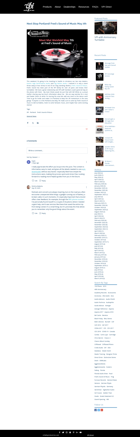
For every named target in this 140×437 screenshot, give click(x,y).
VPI (28, 112)
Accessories (112, 293)
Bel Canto (97, 315)
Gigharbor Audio (108, 390)
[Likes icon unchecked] (33, 180)
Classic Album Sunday (102, 341)
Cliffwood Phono (107, 344)
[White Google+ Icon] (77, 432)
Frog (112, 377)
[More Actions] (86, 162)
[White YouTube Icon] (80, 432)
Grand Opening (99, 399)
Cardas (96, 335)
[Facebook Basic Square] (95, 410)
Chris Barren (98, 338)
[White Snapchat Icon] (70, 432)
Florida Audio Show (101, 374)
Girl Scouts (98, 393)
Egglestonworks (99, 367)
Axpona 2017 (98, 312)
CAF (113, 322)
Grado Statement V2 (107, 396)
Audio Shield (110, 299)
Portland (33, 112)
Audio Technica (99, 302)
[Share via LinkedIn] (38, 123)
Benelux (105, 315)
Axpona (111, 309)
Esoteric (109, 367)
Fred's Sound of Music (44, 112)
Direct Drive (98, 357)
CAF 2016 (97, 325)
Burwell (107, 322)
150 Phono (98, 286)
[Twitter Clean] (63, 432)
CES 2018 (97, 331)
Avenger (108, 306)
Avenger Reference (101, 309)
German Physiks (99, 386)
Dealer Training (99, 354)
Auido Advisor (99, 306)
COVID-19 (105, 331)
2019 (104, 286)
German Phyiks (106, 383)
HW (107, 399)
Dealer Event (106, 351)
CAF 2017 (105, 325)
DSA (109, 348)
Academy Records (100, 293)
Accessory (97, 296)
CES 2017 (110, 328)
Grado (96, 396)
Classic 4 (107, 338)
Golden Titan (107, 393)
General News (31, 116)
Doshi (96, 361)
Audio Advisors (99, 299)
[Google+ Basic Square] (102, 410)
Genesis (97, 383)
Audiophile (110, 302)
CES (105, 328)
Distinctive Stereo (110, 357)
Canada (112, 331)
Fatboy (96, 370)
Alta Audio (106, 296)
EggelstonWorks (99, 364)
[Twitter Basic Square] (99, 410)
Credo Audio (98, 348)
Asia (112, 296)
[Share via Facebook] (28, 123)
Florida (102, 370)
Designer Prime (111, 354)
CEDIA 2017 (98, 328)
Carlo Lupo (104, 335)
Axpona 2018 (109, 312)
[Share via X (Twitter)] (33, 123)
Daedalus (97, 351)
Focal (110, 374)
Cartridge (112, 335)
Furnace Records (100, 380)
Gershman (98, 390)
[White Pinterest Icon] (73, 432)
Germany (110, 386)
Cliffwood (97, 344)
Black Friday (98, 319)
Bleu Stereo (108, 319)
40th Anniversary (100, 289)
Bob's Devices (99, 322)
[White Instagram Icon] (66, 432)
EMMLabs (103, 361)
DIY (105, 348)
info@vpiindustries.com (51, 435)
